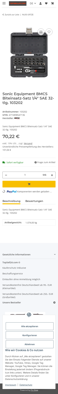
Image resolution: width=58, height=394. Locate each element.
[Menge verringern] (6, 175)
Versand (28, 143)
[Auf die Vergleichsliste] (41, 31)
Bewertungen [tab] (34, 201)
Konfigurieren (29, 335)
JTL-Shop (34, 390)
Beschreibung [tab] (11, 201)
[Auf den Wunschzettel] (49, 31)
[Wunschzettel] (46, 3)
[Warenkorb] (52, 3)
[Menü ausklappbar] (4, 2)
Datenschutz (25, 384)
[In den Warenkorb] (4, 24)
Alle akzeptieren (29, 326)
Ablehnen (30, 344)
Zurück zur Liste (12, 14)
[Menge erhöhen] (52, 175)
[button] (40, 3)
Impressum (10, 384)
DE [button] (31, 3)
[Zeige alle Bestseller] (54, 302)
